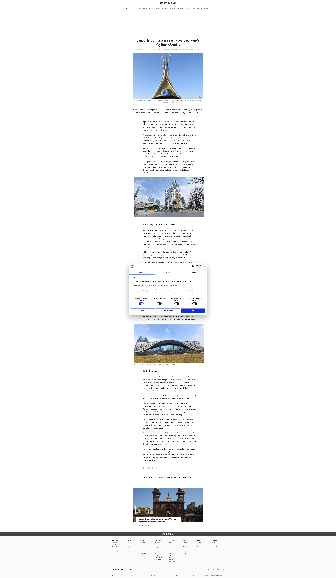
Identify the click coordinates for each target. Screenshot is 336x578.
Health (133, 8)
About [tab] (194, 272)
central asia (152, 477)
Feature (196, 8)
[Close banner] (204, 266)
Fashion (165, 8)
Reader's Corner (216, 547)
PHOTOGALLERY (145, 525)
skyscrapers (168, 477)
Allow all (193, 311)
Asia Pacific (143, 549)
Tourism (157, 551)
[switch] (159, 303)
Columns (214, 542)
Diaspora (128, 551)
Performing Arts (187, 551)
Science (172, 8)
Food (158, 8)
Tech (156, 553)
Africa (141, 551)
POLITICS (115, 540)
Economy (157, 545)
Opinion (214, 540)
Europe (142, 545)
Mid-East (142, 542)
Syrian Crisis (143, 553)
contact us (174, 575)
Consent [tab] (141, 272)
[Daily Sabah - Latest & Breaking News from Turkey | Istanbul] (168, 3)
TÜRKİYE (129, 540)
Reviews (185, 553)
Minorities (128, 549)
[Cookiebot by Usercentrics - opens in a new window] (193, 266)
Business (158, 540)
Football (199, 542)
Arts (184, 540)
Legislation (114, 545)
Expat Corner (205, 8)
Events (184, 547)
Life (127, 8)
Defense (157, 555)
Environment (142, 8)
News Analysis (115, 551)
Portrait (185, 549)
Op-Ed (213, 545)
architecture (177, 477)
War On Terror (115, 547)
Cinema (185, 542)
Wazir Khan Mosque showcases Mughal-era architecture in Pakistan (158, 520)
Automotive (157, 542)
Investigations (129, 547)
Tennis (199, 549)
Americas (142, 547)
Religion (180, 8)
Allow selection (168, 311)
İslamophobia (143, 555)
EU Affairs (114, 549)
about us (152, 575)
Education (128, 545)
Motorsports (200, 547)
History (188, 8)
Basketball (199, 545)
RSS (194, 575)
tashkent (145, 477)
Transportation (158, 557)
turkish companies (187, 477)
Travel (151, 8)
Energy (156, 547)
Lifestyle (172, 540)
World (142, 540)
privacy (132, 575)
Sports (199, 540)
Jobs (113, 575)
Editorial (214, 549)
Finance (156, 549)
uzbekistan (160, 477)
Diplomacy (114, 542)
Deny (142, 311)
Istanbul (128, 542)
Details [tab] (168, 272)
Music (184, 545)
